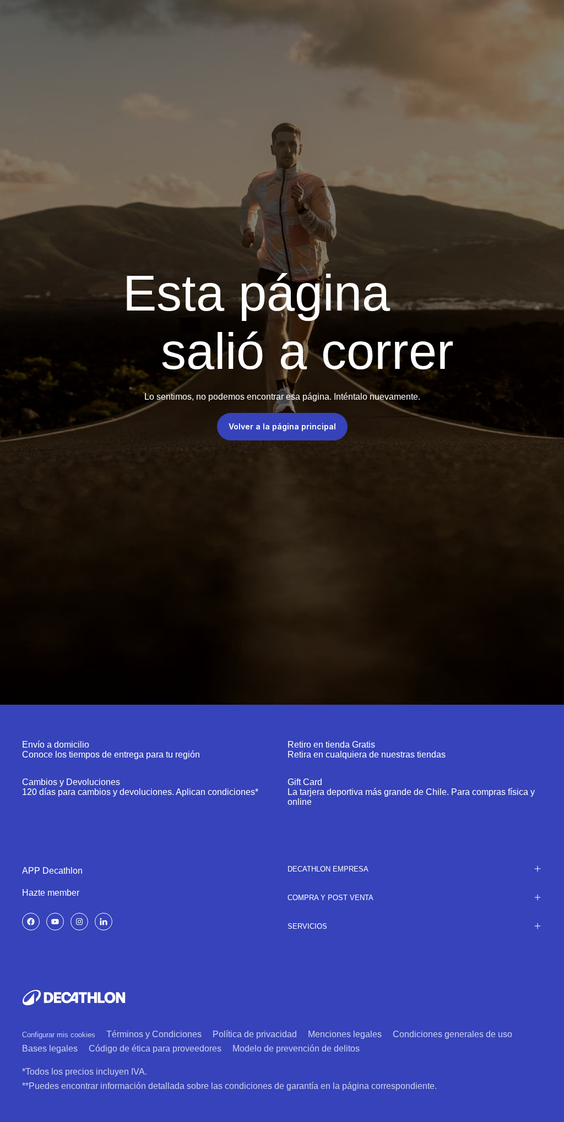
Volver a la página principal (282, 426)
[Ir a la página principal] (74, 997)
